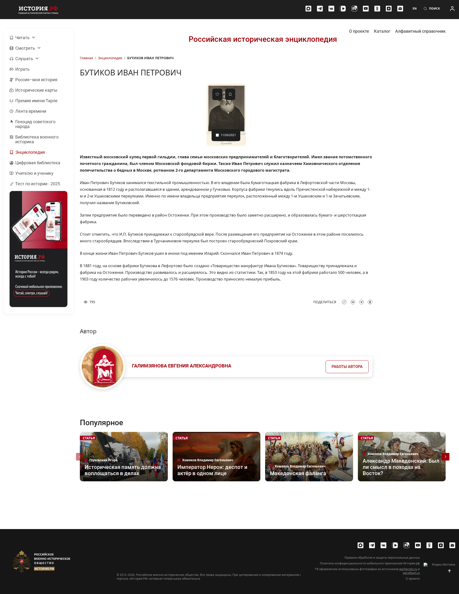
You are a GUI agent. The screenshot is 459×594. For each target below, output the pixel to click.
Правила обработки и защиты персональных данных (382, 558)
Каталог (382, 31)
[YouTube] (366, 8)
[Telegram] (320, 8)
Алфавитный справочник (420, 31)
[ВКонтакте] (331, 8)
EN (415, 9)
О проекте (359, 31)
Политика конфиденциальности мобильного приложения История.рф (370, 563)
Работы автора (347, 366)
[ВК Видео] (343, 8)
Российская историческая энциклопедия (263, 39)
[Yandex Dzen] (389, 8)
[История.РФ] (38, 9)
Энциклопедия (110, 58)
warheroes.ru (408, 569)
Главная (86, 58)
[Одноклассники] (377, 8)
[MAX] (308, 8)
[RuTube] (354, 8)
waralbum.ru (411, 573)
